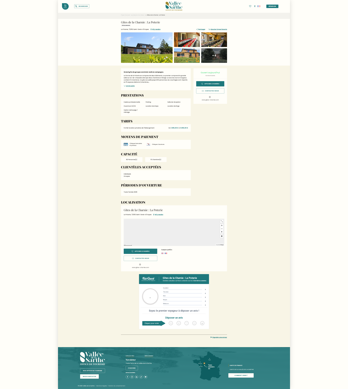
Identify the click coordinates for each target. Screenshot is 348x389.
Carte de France (236, 365)
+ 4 (214, 55)
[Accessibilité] (255, 6)
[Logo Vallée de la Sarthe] (92, 359)
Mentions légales (101, 386)
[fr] (259, 6)
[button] (81, 6)
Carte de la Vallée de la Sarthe (242, 369)
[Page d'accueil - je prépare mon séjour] (174, 5)
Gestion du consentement (116, 386)
